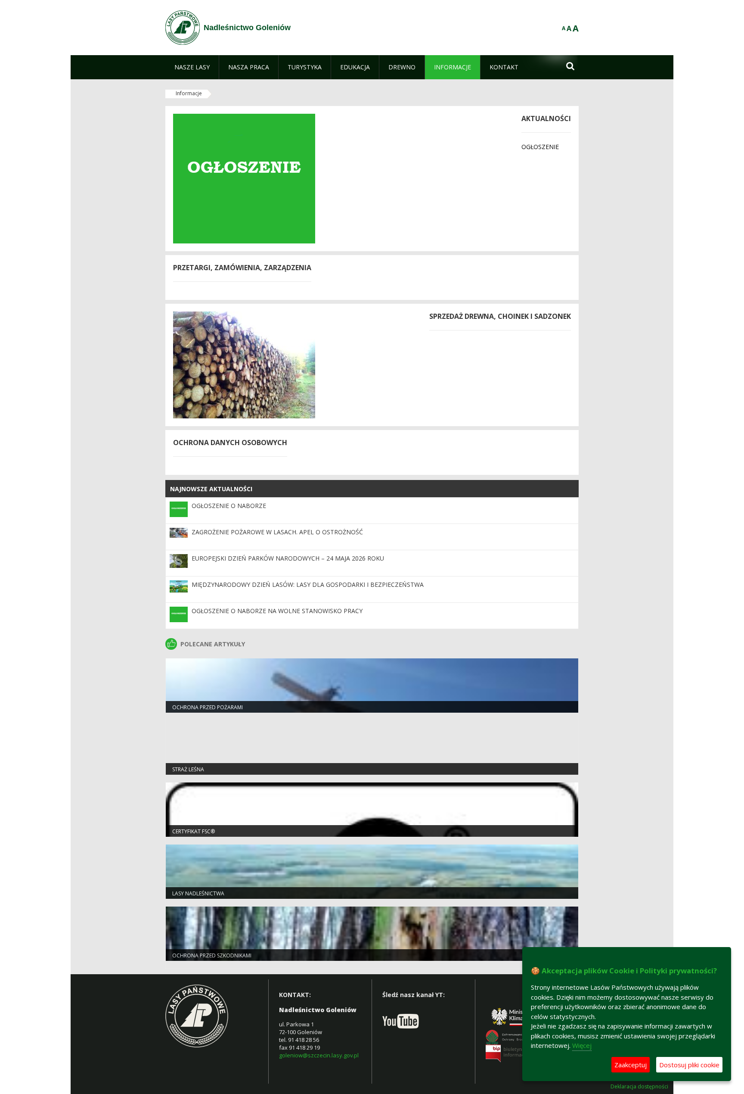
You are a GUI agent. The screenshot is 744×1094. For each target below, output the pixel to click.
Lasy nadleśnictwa (198, 893)
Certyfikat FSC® (193, 831)
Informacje (189, 93)
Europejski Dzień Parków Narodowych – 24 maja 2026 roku (288, 558)
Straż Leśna (188, 769)
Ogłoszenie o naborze (229, 506)
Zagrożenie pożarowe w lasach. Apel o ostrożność (277, 532)
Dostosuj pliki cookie (689, 1064)
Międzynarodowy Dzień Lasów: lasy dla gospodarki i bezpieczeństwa (308, 584)
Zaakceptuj (630, 1064)
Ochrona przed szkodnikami (211, 955)
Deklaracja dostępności (639, 1087)
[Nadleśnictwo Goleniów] (182, 27)
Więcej (582, 1045)
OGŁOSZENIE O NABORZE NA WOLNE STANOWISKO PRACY (277, 611)
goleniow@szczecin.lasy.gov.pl (319, 1055)
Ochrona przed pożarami (207, 707)
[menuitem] (192, 67)
